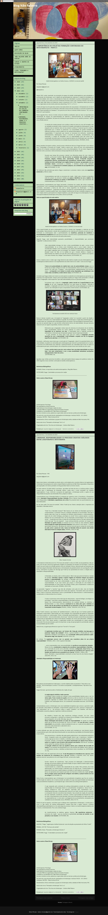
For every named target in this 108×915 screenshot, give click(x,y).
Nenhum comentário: (68, 429)
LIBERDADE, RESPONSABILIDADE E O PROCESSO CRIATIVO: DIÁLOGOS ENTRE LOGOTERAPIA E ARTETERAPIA (63, 438)
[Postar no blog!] (78, 429)
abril (21, 142)
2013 (19, 179)
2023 (19, 91)
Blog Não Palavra (25, 5)
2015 (19, 173)
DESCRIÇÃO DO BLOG (21, 53)
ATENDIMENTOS (19, 67)
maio (21, 139)
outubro (22, 99)
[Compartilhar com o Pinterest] (82, 429)
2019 (19, 160)
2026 (19, 82)
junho (21, 136)
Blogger (76, 912)
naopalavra (20, 188)
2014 (19, 176)
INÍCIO (16, 46)
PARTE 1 (69, 104)
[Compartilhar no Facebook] (81, 429)
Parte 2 (75, 104)
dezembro (22, 93)
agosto (21, 129)
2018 (19, 164)
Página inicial (65, 898)
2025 (19, 85)
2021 (19, 154)
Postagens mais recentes (44, 898)
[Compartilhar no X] (80, 429)
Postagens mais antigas (86, 898)
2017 (19, 167)
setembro (22, 103)
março (21, 145)
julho (21, 132)
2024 (19, 88)
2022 (19, 151)
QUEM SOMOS (18, 50)
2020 (19, 157)
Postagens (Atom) (67, 902)
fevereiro (23, 148)
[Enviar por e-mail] (77, 429)
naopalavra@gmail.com (23, 192)
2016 (19, 170)
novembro (22, 96)
